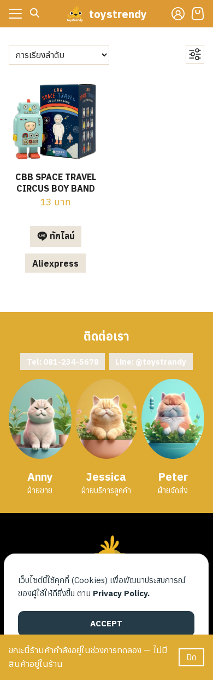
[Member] (178, 13)
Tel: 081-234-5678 (63, 361)
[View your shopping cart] (197, 13)
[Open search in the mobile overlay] (35, 13)
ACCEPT (106, 623)
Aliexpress (55, 263)
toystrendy (118, 14)
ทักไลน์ (61, 235)
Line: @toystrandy (150, 361)
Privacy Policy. (121, 593)
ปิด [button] (191, 657)
